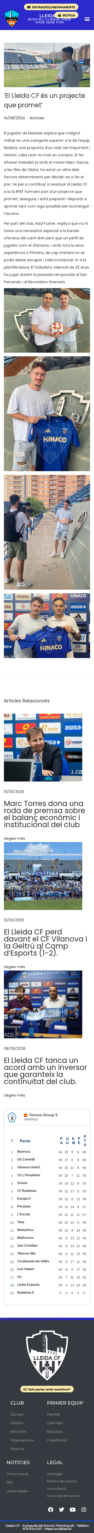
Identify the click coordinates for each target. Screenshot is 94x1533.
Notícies (37, 118)
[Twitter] (61, 1510)
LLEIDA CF (50, 15)
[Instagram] (84, 1510)
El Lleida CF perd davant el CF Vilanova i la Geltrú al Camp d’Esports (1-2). (45, 942)
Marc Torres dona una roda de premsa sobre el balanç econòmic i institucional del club (44, 814)
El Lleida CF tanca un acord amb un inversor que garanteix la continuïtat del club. (45, 1071)
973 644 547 (32, 1529)
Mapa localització (58, 1529)
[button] (87, 19)
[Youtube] (73, 1510)
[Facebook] (50, 1510)
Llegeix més (14, 838)
